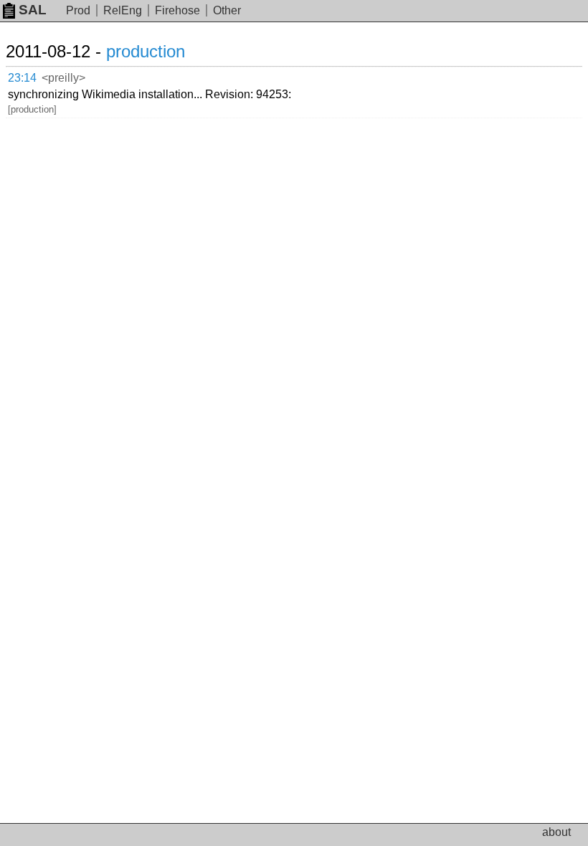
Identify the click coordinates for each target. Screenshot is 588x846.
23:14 (22, 78)
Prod (78, 10)
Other (227, 10)
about (556, 832)
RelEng (122, 10)
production (145, 51)
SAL (33, 9)
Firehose (177, 10)
